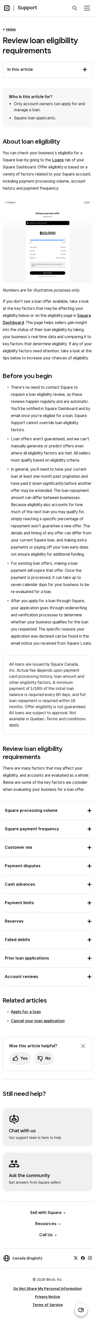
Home (11, 29)
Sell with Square (46, 1212)
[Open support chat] (81, 1310)
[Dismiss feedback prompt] (83, 1046)
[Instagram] (89, 1257)
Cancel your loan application (38, 1020)
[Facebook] (82, 1257)
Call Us (46, 1234)
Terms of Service (47, 1305)
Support (27, 8)
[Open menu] (87, 8)
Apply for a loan (26, 1011)
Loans (58, 160)
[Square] (7, 8)
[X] (75, 1257)
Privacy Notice (47, 1297)
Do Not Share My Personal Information (47, 1289)
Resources (45, 1223)
